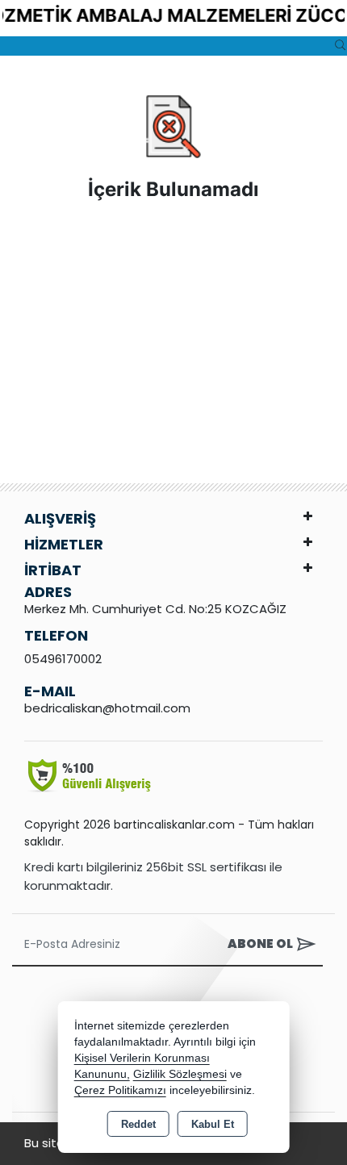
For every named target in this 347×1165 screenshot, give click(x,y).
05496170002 (63, 658)
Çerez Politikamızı (120, 1090)
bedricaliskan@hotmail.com (107, 707)
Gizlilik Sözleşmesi (180, 1074)
